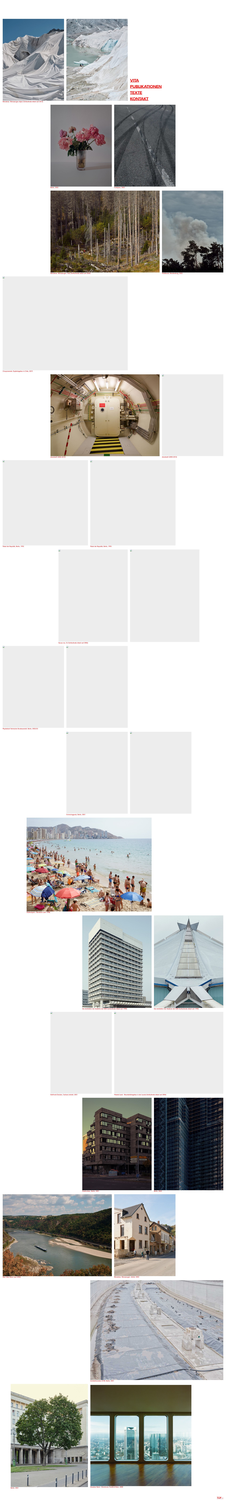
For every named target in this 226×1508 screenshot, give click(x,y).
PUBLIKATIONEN (146, 87)
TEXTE (136, 93)
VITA (134, 81)
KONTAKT (139, 99)
